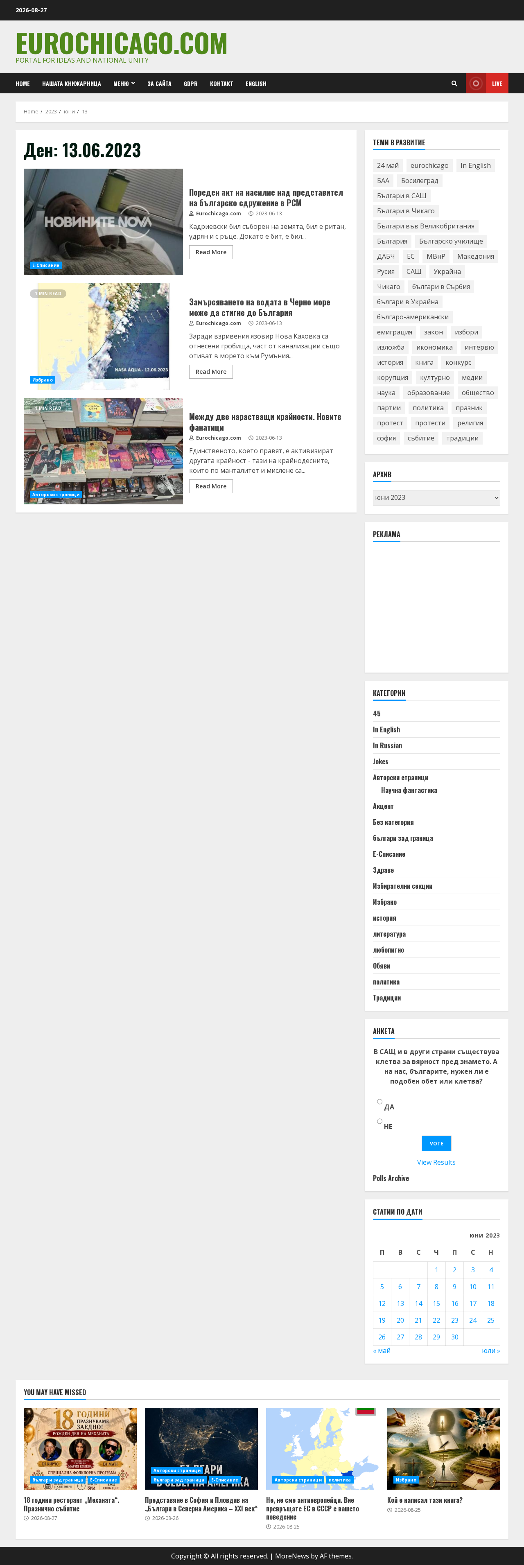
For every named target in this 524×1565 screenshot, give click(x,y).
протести (430, 422)
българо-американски (413, 316)
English (256, 83)
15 (436, 1303)
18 (491, 1303)
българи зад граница (403, 838)
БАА (383, 180)
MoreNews (292, 1555)
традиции (462, 438)
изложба (390, 347)
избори (466, 331)
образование (428, 392)
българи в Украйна (407, 301)
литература (389, 934)
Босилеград (419, 180)
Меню (121, 83)
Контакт (221, 83)
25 (491, 1320)
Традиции (387, 998)
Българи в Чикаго (406, 210)
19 (382, 1320)
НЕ (388, 1126)
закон (433, 331)
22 (436, 1320)
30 (454, 1336)
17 (473, 1303)
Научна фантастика (409, 790)
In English (476, 165)
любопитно (388, 950)
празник (469, 407)
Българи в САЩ (402, 195)
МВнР (436, 256)
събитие (421, 438)
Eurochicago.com (122, 42)
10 (473, 1286)
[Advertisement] (434, 611)
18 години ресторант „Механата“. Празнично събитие (80, 1449)
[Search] (454, 83)
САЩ (414, 271)
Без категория (393, 822)
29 (436, 1336)
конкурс (458, 362)
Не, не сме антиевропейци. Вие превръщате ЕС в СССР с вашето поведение (322, 1449)
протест (390, 422)
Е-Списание (45, 265)
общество (478, 392)
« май (382, 1350)
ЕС (411, 256)
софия (386, 438)
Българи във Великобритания (425, 225)
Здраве (383, 870)
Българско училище (451, 241)
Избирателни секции (402, 886)
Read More (211, 252)
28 (418, 1336)
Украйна (447, 271)
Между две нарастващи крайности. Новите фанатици (103, 451)
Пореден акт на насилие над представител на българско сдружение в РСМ (103, 222)
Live (497, 83)
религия (470, 422)
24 (473, 1320)
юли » (491, 1350)
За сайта (159, 83)
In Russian (387, 745)
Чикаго (388, 286)
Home (23, 83)
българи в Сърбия (441, 286)
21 (418, 1320)
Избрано (42, 380)
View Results (436, 1162)
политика (428, 407)
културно (435, 377)
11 (491, 1286)
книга (424, 362)
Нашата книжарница (71, 83)
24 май (388, 165)
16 (454, 1303)
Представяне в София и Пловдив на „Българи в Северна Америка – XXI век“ (201, 1449)
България (392, 241)
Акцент (383, 806)
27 (400, 1336)
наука (386, 392)
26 (382, 1336)
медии (472, 377)
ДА (389, 1106)
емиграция (394, 331)
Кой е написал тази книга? (443, 1449)
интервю (479, 347)
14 (418, 1303)
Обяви (381, 966)
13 (400, 1303)
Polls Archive (391, 1178)
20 (400, 1320)
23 (454, 1320)
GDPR (191, 83)
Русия (386, 271)
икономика (434, 347)
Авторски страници (55, 494)
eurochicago (430, 165)
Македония (475, 256)
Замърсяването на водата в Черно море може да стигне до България (103, 336)
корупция (392, 377)
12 (382, 1303)
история (390, 362)
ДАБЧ (386, 256)
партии (389, 407)
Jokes (380, 761)
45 (377, 713)
